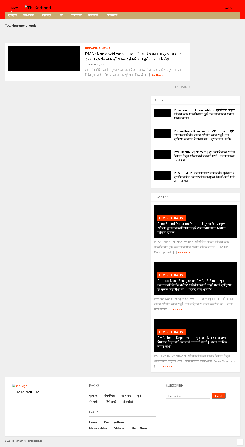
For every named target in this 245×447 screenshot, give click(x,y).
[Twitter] (207, 7)
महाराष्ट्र (47, 15)
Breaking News (98, 48)
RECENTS (160, 99)
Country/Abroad (115, 422)
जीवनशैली (112, 15)
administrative (171, 218)
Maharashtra (98, 428)
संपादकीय (77, 15)
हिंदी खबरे (93, 15)
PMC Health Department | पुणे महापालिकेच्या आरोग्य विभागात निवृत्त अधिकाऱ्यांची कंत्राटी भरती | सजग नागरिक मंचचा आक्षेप (204, 156)
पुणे (61, 15)
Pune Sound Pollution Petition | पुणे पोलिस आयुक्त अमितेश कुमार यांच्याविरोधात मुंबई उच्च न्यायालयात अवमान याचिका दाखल (204, 114)
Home (93, 422)
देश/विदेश (29, 15)
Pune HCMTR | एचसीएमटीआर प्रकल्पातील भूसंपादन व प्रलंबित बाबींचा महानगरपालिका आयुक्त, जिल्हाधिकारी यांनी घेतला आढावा (204, 177)
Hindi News (140, 428)
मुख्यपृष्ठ (12, 15)
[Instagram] (215, 7)
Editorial (119, 428)
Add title (162, 197)
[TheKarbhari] (36, 7)
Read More (157, 75)
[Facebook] (220, 7)
